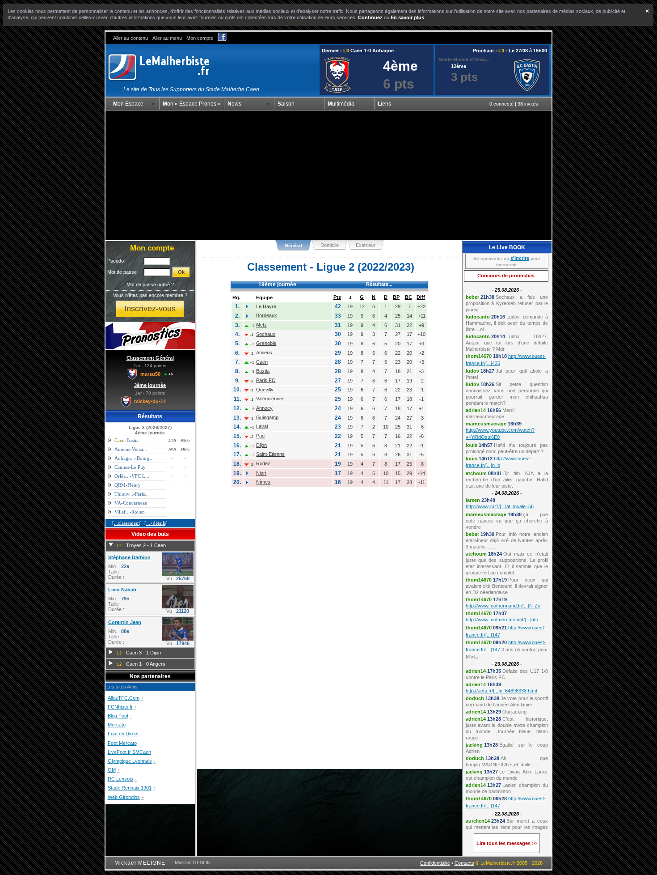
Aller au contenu (130, 38)
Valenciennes (270, 398)
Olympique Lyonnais (130, 761)
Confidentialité (435, 863)
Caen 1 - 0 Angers (145, 664)
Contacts (464, 863)
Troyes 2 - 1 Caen (146, 545)
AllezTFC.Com (123, 698)
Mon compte (199, 38)
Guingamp (267, 417)
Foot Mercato (122, 743)
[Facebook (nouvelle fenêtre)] (222, 39)
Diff (421, 297)
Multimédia (341, 104)
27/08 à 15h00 (531, 50)
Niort (261, 473)
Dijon (261, 445)
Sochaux (265, 334)
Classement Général (150, 358)
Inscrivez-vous (150, 308)
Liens (384, 104)
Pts (337, 297)
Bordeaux (266, 315)
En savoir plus (407, 17)
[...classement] (127, 523)
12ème (458, 66)
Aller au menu (167, 38)
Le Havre (266, 306)
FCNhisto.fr (120, 706)
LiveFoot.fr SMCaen (129, 752)
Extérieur (365, 245)
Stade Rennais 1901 (130, 787)
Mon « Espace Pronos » (192, 104)
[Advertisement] (328, 175)
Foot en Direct (123, 733)
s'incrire (519, 258)
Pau (260, 435)
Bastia (263, 371)
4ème (400, 66)
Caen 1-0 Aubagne (372, 50)
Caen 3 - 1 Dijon (143, 652)
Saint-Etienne (270, 454)
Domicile (329, 245)
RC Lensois (120, 779)
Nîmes (263, 481)
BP (396, 297)
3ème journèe (150, 385)
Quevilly (265, 389)
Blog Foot (118, 715)
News (234, 104)
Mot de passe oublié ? (150, 284)
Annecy (264, 408)
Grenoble (266, 343)
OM (112, 770)
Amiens (264, 352)
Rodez (263, 463)
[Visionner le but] (178, 574)
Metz (261, 324)
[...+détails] (156, 523)
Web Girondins (124, 797)
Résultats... (379, 284)
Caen (262, 362)
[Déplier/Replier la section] (111, 544)
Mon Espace (128, 104)
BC (408, 297)
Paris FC (265, 380)
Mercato (117, 724)
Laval (262, 426)
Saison (286, 104)
